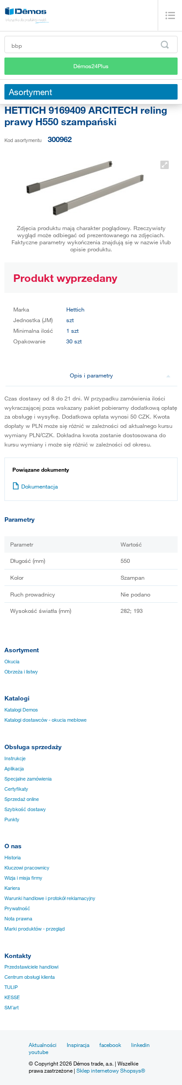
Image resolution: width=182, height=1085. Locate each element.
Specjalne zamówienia (28, 779)
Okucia (11, 661)
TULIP (11, 987)
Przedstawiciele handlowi (31, 967)
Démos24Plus (91, 65)
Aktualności (43, 1044)
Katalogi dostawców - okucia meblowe (45, 720)
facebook (110, 1044)
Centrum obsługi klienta (29, 977)
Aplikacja (14, 769)
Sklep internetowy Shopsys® (110, 1070)
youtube (38, 1051)
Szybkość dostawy (25, 809)
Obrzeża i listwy (21, 672)
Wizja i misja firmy (23, 878)
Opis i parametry (91, 375)
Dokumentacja (39, 486)
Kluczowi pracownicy (26, 868)
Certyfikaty (16, 789)
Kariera (12, 888)
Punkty (11, 819)
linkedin (140, 1044)
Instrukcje (15, 758)
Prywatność (17, 908)
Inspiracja (78, 1044)
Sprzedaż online (21, 799)
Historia (12, 857)
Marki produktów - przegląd (34, 929)
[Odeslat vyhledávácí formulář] (165, 44)
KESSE (12, 997)
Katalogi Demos (21, 710)
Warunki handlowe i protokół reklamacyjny (49, 898)
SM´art (11, 1007)
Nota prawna (18, 919)
